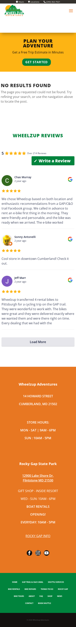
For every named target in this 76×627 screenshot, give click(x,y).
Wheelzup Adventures (41, 620)
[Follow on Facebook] (29, 553)
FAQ (41, 596)
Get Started (36, 62)
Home (14, 582)
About (32, 596)
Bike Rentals (14, 589)
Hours (21, 2)
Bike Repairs (30, 589)
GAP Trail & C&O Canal (32, 582)
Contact (29, 603)
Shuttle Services (56, 582)
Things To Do (47, 589)
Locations (34, 2)
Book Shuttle (44, 603)
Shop (50, 596)
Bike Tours (19, 596)
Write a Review (55, 161)
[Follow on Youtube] (46, 553)
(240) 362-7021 (53, 2)
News (59, 596)
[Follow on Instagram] (38, 553)
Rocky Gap (63, 589)
